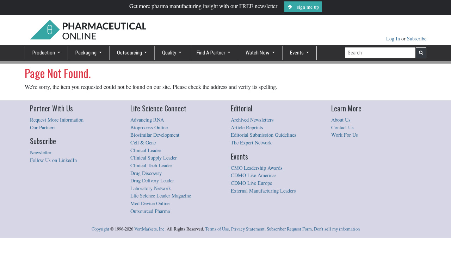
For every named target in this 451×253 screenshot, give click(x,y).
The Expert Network (251, 142)
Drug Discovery (146, 173)
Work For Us (344, 134)
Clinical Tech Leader (151, 165)
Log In (393, 38)
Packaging (86, 53)
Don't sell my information (337, 229)
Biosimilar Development (154, 134)
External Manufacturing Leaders (263, 190)
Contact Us (342, 127)
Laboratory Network (150, 188)
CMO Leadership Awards (257, 167)
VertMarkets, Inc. (150, 229)
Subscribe (416, 38)
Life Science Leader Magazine (160, 195)
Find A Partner (211, 53)
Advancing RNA (147, 119)
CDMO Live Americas (254, 175)
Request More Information (57, 119)
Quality (169, 53)
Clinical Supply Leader (153, 157)
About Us (341, 119)
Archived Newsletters (252, 119)
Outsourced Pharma (150, 211)
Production (44, 53)
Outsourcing (130, 53)
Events (297, 53)
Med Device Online (149, 203)
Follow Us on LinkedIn (53, 160)
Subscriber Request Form (289, 229)
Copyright (100, 229)
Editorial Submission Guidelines (263, 134)
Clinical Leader (145, 150)
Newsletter (40, 152)
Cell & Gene (143, 142)
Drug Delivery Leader (152, 180)
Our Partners (43, 127)
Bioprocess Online (149, 127)
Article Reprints (247, 127)
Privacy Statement (248, 229)
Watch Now (258, 53)
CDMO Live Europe (251, 183)
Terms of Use (217, 229)
